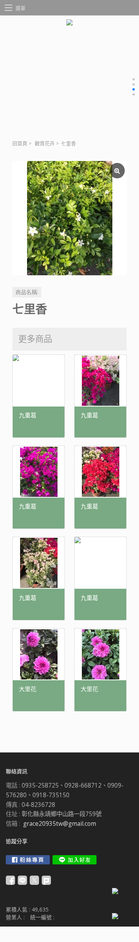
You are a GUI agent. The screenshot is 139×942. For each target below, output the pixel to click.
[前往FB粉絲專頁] (28, 859)
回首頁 (19, 143)
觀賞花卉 (45, 143)
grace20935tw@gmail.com (59, 824)
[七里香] (69, 218)
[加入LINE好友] (75, 859)
